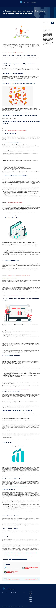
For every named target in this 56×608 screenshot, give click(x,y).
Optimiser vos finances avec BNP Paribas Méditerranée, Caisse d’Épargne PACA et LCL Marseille (48, 43)
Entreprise (30, 599)
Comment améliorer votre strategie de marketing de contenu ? (17, 486)
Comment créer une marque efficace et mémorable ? (16, 52)
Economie (30, 593)
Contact (11, 606)
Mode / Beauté (32, 5)
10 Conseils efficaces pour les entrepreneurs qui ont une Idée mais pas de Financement (36, 579)
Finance (21, 5)
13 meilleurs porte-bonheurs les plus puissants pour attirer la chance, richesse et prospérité (18, 556)
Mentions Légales (15, 606)
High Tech (30, 601)
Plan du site (25, 606)
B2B (24, 5)
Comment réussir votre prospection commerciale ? (15, 202)
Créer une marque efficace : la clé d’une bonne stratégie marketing (15, 579)
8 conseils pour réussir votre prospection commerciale (31, 568)
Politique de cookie (20, 606)
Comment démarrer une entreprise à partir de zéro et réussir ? (13, 572)
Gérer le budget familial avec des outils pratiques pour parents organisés (48, 47)
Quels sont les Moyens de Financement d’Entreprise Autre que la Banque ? (19, 275)
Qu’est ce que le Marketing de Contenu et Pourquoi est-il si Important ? (18, 112)
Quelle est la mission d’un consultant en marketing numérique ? (17, 130)
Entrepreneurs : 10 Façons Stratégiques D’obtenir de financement (18, 80)
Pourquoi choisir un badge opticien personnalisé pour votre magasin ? (48, 30)
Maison (28, 5)
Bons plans (30, 597)
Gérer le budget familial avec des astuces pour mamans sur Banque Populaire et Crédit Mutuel (48, 39)
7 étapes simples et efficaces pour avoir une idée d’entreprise (17, 295)
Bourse (30, 595)
